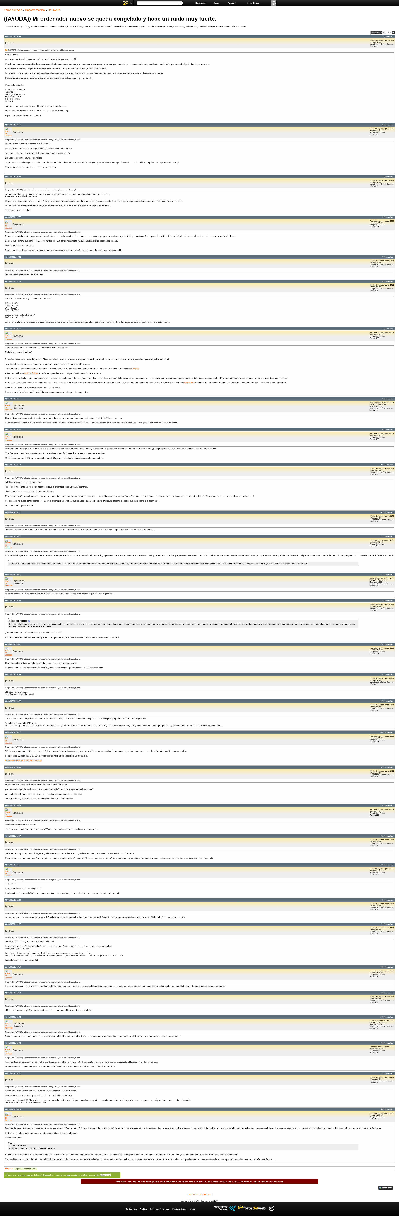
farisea (9, 43)
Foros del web (127, 3)
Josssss (18, 132)
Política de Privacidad (159, 1209)
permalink (389, 37)
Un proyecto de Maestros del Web (225, 1208)
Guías (216, 3)
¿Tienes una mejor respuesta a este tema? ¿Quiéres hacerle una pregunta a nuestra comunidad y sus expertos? (57, 1175)
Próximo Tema (205, 1195)
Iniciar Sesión (253, 3)
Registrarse (200, 3)
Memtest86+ (189, 383)
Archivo (143, 1209)
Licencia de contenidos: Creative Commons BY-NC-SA (271, 1208)
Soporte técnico (35, 10)
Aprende (232, 3)
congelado (18, 1169)
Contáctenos (131, 1209)
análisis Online (31, 373)
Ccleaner (135, 369)
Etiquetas (9, 1169)
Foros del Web (13, 10)
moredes (19, 405)
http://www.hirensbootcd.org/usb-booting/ (23, 760)
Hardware (54, 10)
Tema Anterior (193, 1195)
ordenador (27, 1169)
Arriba (192, 1209)
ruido (34, 1169)
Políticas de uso (179, 1209)
